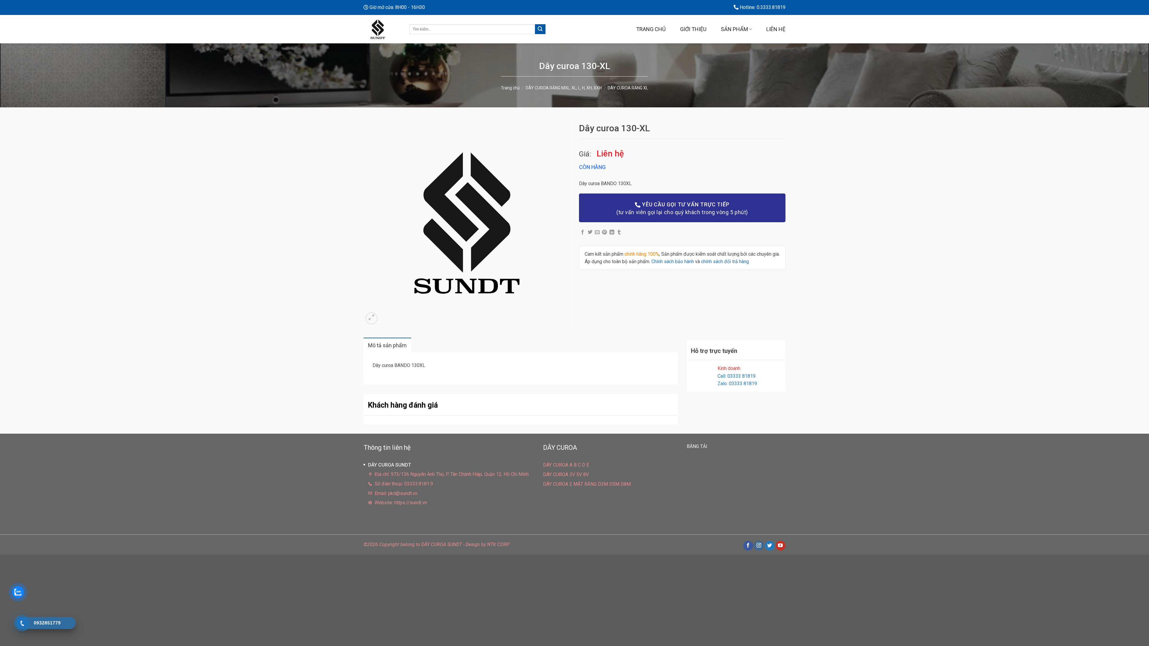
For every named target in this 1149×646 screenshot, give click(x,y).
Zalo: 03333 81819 (737, 383)
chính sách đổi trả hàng (725, 261)
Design (473, 544)
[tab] (387, 345)
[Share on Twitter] (590, 232)
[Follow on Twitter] (770, 546)
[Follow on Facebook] (748, 546)
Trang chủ (651, 29)
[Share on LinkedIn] (612, 232)
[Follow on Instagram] (759, 546)
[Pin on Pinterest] (604, 232)
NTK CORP (498, 544)
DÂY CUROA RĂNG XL (628, 88)
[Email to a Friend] (597, 232)
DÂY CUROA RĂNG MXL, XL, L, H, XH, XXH (564, 88)
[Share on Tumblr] (619, 232)
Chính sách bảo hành (672, 261)
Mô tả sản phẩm (387, 345)
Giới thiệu (693, 29)
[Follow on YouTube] (780, 546)
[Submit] (540, 29)
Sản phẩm (734, 29)
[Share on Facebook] (582, 232)
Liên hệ (775, 29)
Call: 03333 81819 (737, 376)
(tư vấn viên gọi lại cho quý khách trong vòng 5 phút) (682, 208)
